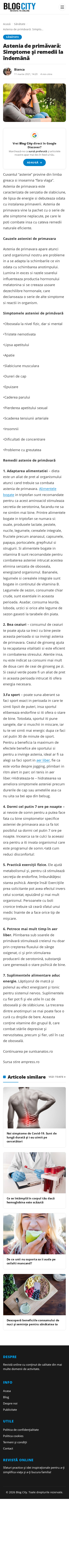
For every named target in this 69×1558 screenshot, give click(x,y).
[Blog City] (29, 7)
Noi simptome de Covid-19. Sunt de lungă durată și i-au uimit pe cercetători (32, 1137)
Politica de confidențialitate (21, 1430)
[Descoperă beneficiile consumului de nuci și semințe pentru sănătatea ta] (34, 1294)
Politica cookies (13, 1436)
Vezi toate (56, 1076)
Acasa (7, 1391)
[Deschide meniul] (62, 7)
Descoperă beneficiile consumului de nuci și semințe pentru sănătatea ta (33, 1322)
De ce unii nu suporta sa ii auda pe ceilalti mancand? (31, 1261)
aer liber (43, 760)
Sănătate (19, 24)
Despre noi (10, 1403)
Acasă (7, 24)
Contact (8, 1448)
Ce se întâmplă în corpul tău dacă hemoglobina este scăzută (31, 1200)
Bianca (19, 69)
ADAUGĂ (34, 162)
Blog (6, 1397)
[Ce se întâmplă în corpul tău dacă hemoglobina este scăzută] (34, 1172)
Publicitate (10, 1409)
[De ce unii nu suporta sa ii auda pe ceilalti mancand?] (34, 1233)
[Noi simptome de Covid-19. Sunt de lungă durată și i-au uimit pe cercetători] (34, 1107)
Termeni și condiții (15, 1442)
